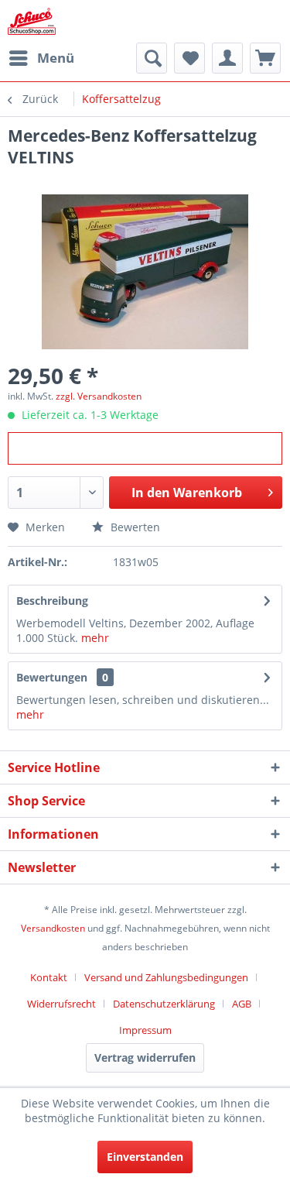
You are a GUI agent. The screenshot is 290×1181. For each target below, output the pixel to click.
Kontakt (48, 977)
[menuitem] (41, 58)
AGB (241, 1004)
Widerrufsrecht (61, 1004)
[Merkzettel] (189, 58)
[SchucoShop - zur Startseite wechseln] (32, 21)
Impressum (145, 1030)
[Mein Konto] (227, 58)
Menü (55, 58)
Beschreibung (52, 600)
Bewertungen (51, 677)
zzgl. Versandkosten (99, 396)
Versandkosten (53, 928)
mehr (95, 637)
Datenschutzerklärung (164, 1004)
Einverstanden (145, 1156)
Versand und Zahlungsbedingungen (166, 977)
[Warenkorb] (265, 58)
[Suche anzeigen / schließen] (151, 58)
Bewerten (133, 527)
